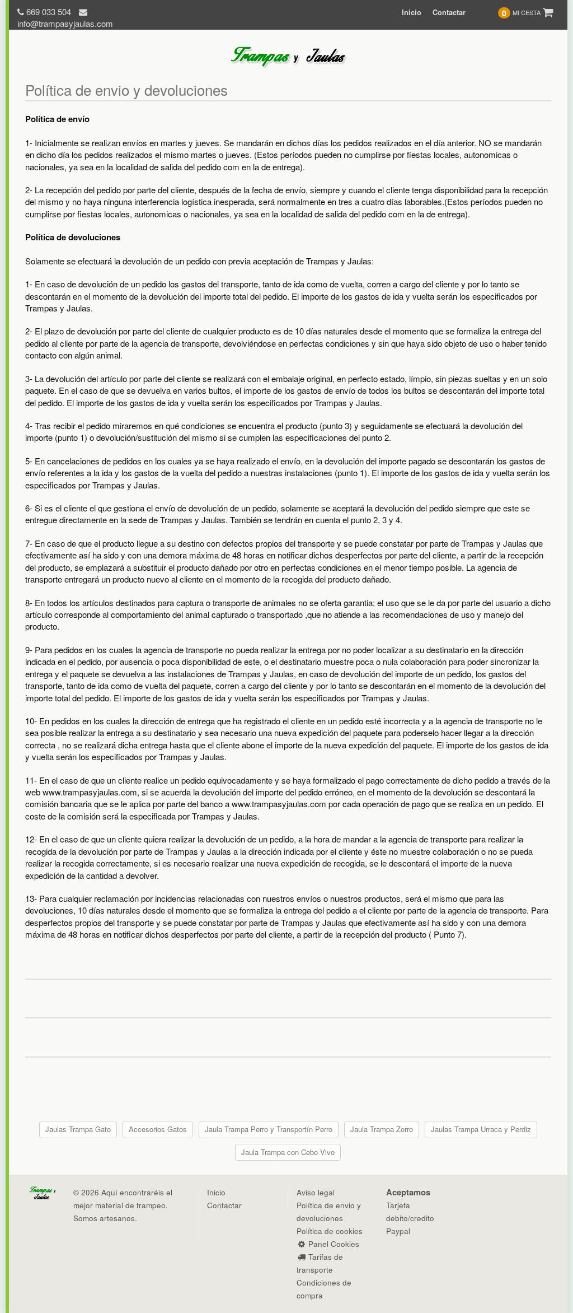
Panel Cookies (332, 1243)
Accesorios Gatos (158, 1129)
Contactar (449, 12)
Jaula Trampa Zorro (381, 1129)
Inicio (411, 12)
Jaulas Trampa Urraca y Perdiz (481, 1129)
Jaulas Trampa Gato (78, 1129)
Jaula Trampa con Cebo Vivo (288, 1152)
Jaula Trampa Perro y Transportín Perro (268, 1129)
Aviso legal (316, 1192)
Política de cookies (330, 1231)
